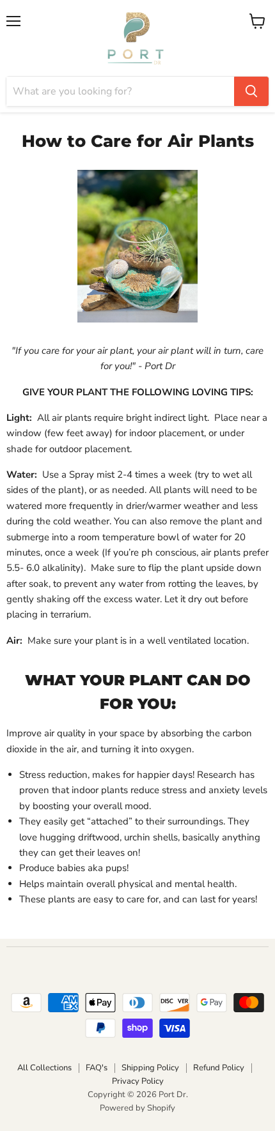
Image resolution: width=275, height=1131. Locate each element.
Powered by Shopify (137, 1108)
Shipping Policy (150, 1068)
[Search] (251, 91)
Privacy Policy (138, 1081)
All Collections (44, 1068)
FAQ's (96, 1068)
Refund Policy (218, 1068)
